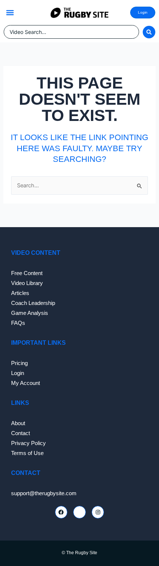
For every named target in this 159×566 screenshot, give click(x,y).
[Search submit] (149, 32)
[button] (10, 13)
